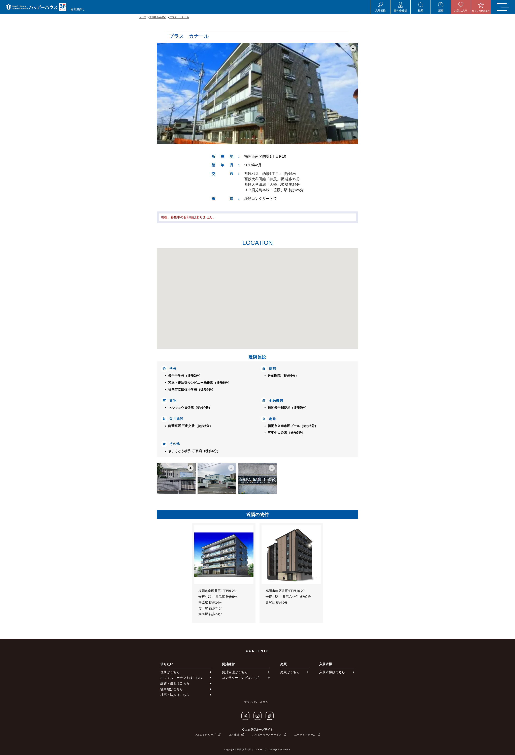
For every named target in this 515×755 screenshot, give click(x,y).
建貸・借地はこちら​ (174, 683)
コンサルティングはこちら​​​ (241, 677)
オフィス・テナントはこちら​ (181, 677)
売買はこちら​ (290, 672)
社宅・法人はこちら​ (174, 695)
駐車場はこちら (171, 689)
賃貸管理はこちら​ (235, 672)
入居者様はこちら (332, 672)
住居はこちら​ (170, 672)
